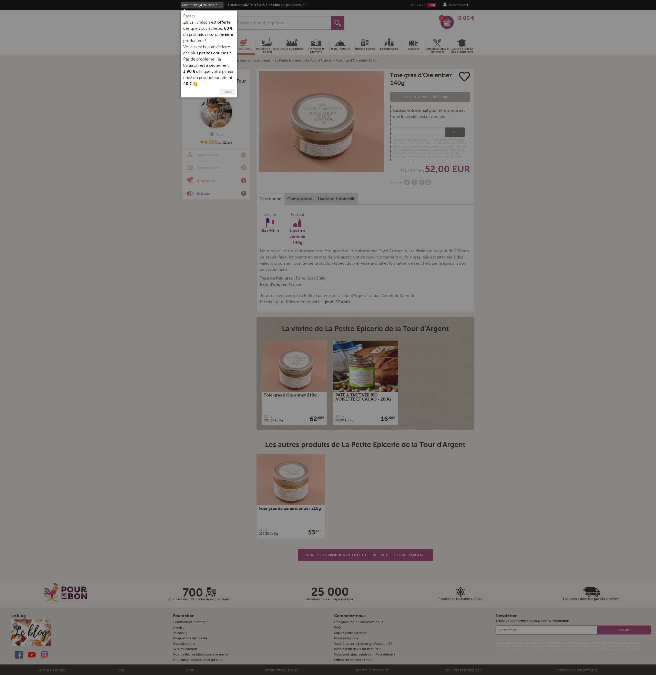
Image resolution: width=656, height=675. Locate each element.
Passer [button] (189, 16)
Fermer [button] (227, 92)
